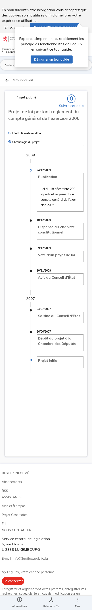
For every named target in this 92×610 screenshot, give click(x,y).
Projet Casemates (14, 515)
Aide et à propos (13, 506)
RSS (5, 491)
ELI (4, 524)
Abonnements (12, 482)
